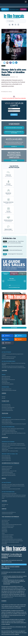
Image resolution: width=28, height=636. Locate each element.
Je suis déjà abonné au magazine (14, 127)
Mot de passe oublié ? (14, 9)
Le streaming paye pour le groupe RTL (9, 493)
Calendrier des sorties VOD (7, 513)
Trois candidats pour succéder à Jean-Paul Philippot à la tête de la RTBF (13, 434)
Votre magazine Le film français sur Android (10, 542)
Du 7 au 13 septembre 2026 (7, 408)
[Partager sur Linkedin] (16, 62)
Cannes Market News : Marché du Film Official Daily (12, 545)
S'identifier (5, 9)
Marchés (3, 398)
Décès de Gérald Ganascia (13, 250)
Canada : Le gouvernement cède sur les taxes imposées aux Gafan (13, 497)
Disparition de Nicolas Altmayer (13, 246)
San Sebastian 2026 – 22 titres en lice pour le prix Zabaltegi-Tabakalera (14, 364)
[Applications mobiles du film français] (18, 24)
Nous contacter (5, 521)
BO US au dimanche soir (6, 388)
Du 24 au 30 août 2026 (6, 405)
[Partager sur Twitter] (13, 62)
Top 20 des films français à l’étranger (9, 390)
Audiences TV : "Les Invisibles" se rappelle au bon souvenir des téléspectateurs (14, 449)
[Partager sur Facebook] (10, 62)
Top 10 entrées (4, 381)
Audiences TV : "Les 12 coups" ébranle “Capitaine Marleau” (13, 443)
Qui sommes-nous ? (6, 520)
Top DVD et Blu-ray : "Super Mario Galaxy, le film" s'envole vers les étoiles (13, 242)
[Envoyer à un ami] (4, 62)
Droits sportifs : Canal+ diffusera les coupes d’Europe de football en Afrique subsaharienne (13, 429)
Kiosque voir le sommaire (7, 468)
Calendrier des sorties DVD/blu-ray (9, 512)
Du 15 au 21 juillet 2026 (6, 457)
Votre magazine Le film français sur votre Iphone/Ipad (12, 540)
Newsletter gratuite (6, 469)
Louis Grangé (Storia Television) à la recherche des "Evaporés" (14, 423)
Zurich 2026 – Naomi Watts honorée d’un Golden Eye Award (13, 367)
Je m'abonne (14, 327)
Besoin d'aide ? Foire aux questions (9, 475)
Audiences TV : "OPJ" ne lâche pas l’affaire (10, 450)
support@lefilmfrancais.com (7, 597)
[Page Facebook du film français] (12, 24)
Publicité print (4, 531)
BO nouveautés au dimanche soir (8, 379)
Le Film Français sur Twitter (7, 536)
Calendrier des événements (7, 472)
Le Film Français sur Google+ (7, 537)
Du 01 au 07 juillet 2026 (6, 460)
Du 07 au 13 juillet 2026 (6, 458)
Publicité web (4, 530)
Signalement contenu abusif (7, 527)
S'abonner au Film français (7, 466)
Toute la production (14, 287)
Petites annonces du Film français (8, 473)
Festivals (3, 396)
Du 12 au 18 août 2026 (6, 455)
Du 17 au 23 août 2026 (6, 404)
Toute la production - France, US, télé (9, 470)
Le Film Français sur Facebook (7, 534)
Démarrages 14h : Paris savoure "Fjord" (13, 254)
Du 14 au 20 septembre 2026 (7, 410)
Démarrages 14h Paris (6, 376)
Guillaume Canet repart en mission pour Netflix (11, 488)
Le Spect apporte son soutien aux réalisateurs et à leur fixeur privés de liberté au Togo (13, 420)
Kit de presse (4, 528)
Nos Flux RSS (4, 543)
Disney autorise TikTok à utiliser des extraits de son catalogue (14, 495)
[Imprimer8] (7, 62)
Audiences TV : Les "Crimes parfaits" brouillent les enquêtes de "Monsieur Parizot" (13, 446)
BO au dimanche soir (6, 378)
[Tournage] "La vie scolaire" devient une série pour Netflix (13, 484)
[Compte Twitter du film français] (15, 24)
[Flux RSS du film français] (9, 24)
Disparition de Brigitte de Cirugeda (9, 356)
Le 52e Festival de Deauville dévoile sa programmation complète (12, 354)
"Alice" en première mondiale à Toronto (9, 431)
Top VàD (3, 505)
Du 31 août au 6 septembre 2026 (8, 407)
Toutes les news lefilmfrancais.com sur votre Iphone (12, 539)
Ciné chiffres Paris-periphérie (7, 383)
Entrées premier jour (6, 382)
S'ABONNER (23, 9)
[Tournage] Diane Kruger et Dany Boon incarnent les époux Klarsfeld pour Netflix (13, 486)
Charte (3, 533)
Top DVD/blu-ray (5, 504)
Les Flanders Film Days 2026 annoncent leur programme (13, 366)
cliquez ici (14, 146)
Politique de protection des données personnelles (12, 524)
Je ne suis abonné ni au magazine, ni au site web (14, 132)
